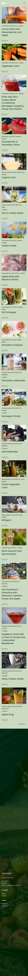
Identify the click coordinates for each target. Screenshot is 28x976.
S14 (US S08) (14, 479)
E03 (15, 307)
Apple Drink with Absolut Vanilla (10, 278)
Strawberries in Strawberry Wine (11, 143)
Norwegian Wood (11, 416)
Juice (16, 26)
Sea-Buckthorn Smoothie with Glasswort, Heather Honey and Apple (12, 594)
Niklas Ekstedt (6, 479)
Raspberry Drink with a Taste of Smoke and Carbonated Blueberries (13, 639)
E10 (13, 26)
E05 (13, 136)
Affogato (6, 520)
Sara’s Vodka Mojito (12, 212)
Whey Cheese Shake (13, 678)
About (3, 893)
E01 (15, 240)
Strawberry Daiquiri (12, 344)
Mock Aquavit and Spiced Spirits (12, 552)
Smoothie (4, 584)
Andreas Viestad (6, 372)
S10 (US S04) (15, 444)
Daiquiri (19, 340)
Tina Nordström (6, 240)
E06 (20, 372)
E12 (13, 93)
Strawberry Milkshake (13, 380)
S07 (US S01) (13, 581)
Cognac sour (20, 172)
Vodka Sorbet (9, 245)
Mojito (3, 207)
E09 (13, 63)
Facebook (5, 906)
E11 (14, 273)
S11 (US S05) (15, 205)
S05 (10, 26)
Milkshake (4, 375)
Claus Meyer (5, 26)
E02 (21, 671)
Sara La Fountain (6, 172)
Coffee (20, 515)
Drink (15, 93)
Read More (5, 40)
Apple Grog (5, 709)
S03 (12, 273)
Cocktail (18, 240)
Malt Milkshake (10, 451)
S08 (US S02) (15, 626)
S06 (10, 63)
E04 (20, 205)
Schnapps (20, 307)
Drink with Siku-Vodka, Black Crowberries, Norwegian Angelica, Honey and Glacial (13, 102)
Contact (4, 895)
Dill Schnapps (9, 312)
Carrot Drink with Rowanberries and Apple (11, 32)
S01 (13, 548)
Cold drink (18, 136)
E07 (19, 479)
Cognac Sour (9, 177)
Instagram (5, 903)
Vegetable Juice (10, 65)
